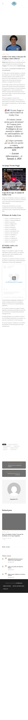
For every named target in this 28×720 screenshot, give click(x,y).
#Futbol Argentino (7, 446)
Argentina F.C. (4, 60)
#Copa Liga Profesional (12, 444)
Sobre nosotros (7, 586)
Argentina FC (11, 562)
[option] (14, 526)
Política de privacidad (18, 586)
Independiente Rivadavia (15, 463)
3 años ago (9, 60)
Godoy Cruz (5, 54)
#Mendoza (5, 447)
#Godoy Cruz (16, 446)
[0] (4, 560)
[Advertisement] (14, 14)
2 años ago (9, 538)
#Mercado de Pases (14, 447)
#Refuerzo (5, 449)
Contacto (5, 588)
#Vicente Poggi (13, 449)
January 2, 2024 (14, 158)
